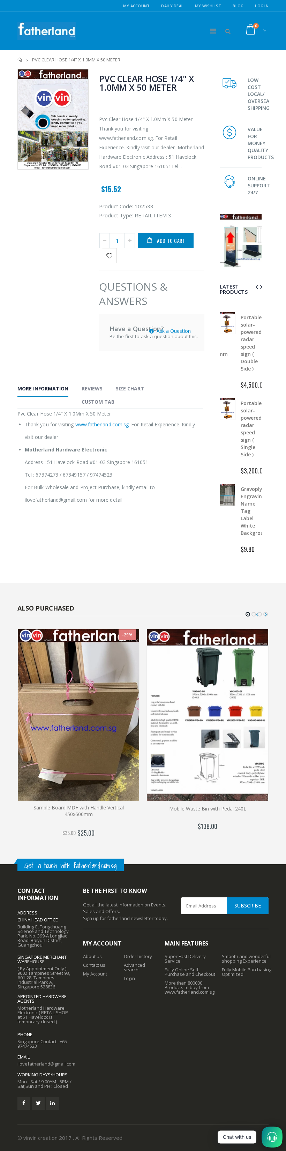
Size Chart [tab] (130, 388)
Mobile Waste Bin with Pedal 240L (207, 808)
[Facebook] (23, 1103)
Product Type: (116, 215)
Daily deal (172, 5)
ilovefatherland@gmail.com (46, 1064)
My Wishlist (208, 5)
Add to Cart (171, 240)
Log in (262, 5)
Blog (238, 5)
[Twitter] (38, 1103)
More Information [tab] (42, 388)
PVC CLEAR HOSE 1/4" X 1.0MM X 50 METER (146, 83)
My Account (136, 5)
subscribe (247, 905)
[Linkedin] (52, 1103)
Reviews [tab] (92, 388)
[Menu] (213, 31)
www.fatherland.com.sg (102, 424)
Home (20, 60)
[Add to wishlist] (109, 255)
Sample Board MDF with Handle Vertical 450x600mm (78, 810)
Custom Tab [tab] (98, 401)
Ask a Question (173, 331)
